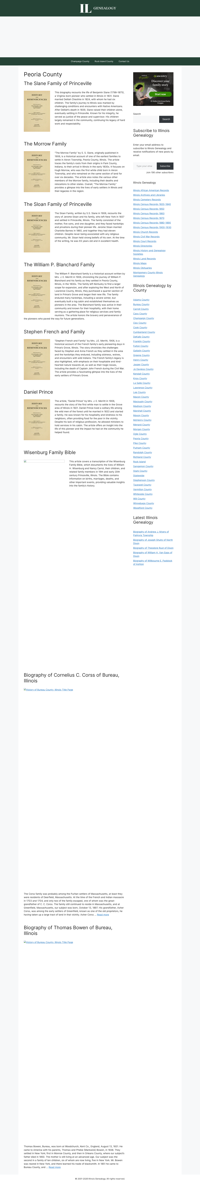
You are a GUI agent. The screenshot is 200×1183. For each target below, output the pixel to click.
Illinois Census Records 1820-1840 (152, 204)
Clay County (139, 323)
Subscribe (165, 166)
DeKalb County (141, 336)
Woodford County (142, 508)
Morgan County (141, 429)
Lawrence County (142, 387)
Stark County (140, 471)
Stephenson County (144, 480)
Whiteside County (143, 494)
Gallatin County (141, 350)
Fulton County (140, 346)
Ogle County (140, 434)
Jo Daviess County (143, 369)
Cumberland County (144, 332)
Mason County (141, 415)
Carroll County (141, 309)
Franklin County (141, 341)
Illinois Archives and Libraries (149, 195)
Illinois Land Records (144, 258)
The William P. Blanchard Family (59, 264)
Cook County (140, 327)
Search (137, 114)
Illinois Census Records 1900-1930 (152, 227)
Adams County (141, 299)
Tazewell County (142, 484)
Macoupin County (142, 401)
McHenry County (142, 420)
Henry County (140, 360)
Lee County (139, 392)
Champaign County (80, 61)
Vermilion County (142, 489)
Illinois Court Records (144, 241)
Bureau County (141, 304)
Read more (103, 914)
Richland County (142, 457)
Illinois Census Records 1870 (148, 218)
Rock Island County (104, 61)
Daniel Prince (38, 392)
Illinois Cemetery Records (147, 199)
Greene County (141, 355)
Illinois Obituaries (142, 268)
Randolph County (142, 452)
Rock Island (139, 461)
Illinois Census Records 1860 (148, 213)
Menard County (141, 424)
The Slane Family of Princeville (58, 83)
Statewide (138, 475)
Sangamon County (143, 466)
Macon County (141, 397)
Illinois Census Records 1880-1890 (152, 222)
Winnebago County (143, 503)
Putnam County (141, 447)
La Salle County (141, 383)
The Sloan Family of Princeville (58, 204)
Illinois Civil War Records (146, 236)
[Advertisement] (100, 37)
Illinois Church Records (145, 232)
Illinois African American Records (151, 190)
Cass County (140, 313)
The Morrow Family (45, 144)
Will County (139, 498)
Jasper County (141, 364)
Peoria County (141, 438)
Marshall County (142, 410)
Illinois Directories (142, 246)
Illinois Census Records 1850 (148, 209)
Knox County (140, 378)
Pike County (139, 443)
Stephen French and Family (54, 331)
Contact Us (124, 61)
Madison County (142, 406)
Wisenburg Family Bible (50, 452)
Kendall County (141, 373)
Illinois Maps (140, 263)
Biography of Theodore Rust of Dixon (153, 548)
